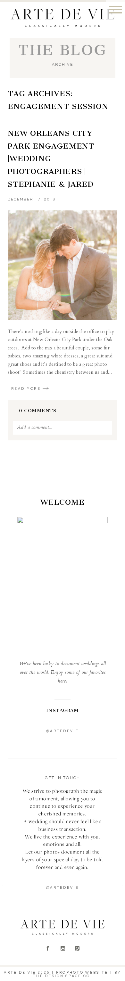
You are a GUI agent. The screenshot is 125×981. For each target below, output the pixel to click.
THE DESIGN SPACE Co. (62, 976)
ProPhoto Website (82, 972)
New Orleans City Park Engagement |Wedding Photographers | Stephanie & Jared (51, 158)
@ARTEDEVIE (62, 887)
